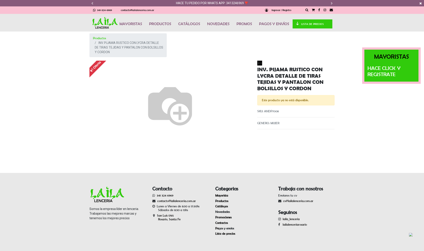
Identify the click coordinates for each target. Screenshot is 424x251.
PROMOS (244, 24)
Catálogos (221, 206)
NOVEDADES (218, 24)
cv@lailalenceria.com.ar (298, 201)
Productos (99, 38)
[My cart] (313, 10)
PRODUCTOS (160, 24)
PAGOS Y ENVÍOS (274, 24)
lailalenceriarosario (294, 224)
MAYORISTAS (130, 24)
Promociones (223, 217)
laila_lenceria (291, 219)
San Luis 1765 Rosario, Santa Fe (166, 217)
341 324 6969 (165, 195)
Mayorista (221, 195)
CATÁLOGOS (189, 24)
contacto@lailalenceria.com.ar (137, 10)
